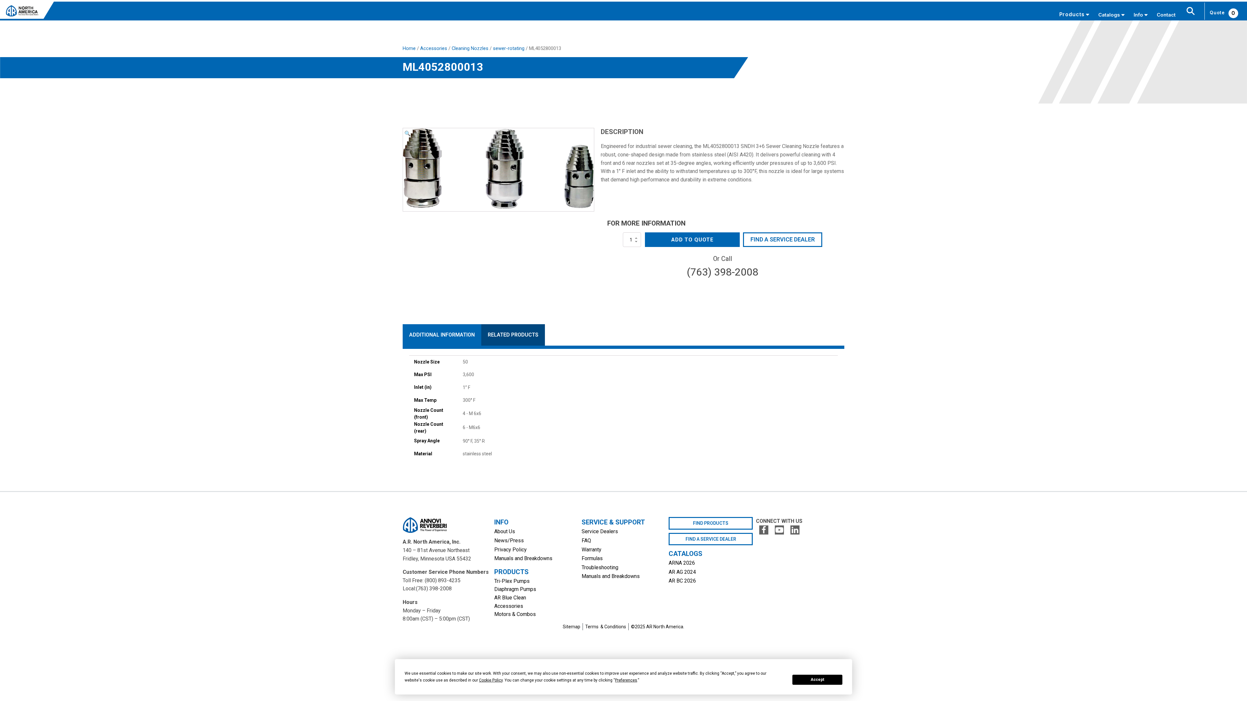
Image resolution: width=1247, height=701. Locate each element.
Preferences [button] (626, 680)
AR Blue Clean (510, 598)
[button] (407, 133)
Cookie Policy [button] (491, 680)
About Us (504, 531)
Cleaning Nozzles (470, 48)
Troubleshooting (600, 567)
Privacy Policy (510, 550)
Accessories (433, 48)
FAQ (586, 540)
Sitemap (571, 626)
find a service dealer (711, 539)
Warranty (591, 550)
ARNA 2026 (682, 563)
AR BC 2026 (682, 581)
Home (409, 48)
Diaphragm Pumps (515, 589)
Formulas (592, 558)
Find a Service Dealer (782, 239)
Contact (1166, 15)
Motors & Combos (515, 614)
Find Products (710, 523)
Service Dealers (600, 531)
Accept (817, 679)
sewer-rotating (508, 48)
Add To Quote (692, 240)
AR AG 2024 (682, 572)
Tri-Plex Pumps (512, 581)
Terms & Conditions (605, 626)
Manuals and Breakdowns (523, 558)
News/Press (509, 540)
